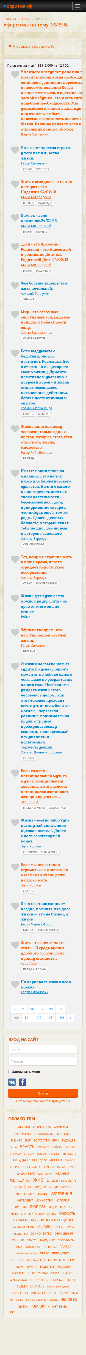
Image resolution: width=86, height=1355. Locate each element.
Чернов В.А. (30, 802)
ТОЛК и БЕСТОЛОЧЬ (44, 1293)
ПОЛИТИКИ (50, 1247)
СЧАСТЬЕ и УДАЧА (58, 1286)
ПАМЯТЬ (41, 232)
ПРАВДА (65, 1246)
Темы (26, 19)
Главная (9, 19)
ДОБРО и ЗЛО (31, 1167)
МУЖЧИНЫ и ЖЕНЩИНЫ (52, 1220)
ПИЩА (18, 1247)
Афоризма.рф (18, 6)
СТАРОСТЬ (57, 1280)
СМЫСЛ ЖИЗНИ (33, 544)
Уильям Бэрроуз (33, 538)
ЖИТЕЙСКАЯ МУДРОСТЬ (33, 1187)
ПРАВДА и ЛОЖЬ (27, 1253)
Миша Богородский (36, 197)
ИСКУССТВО (44, 1200)
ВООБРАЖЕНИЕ (46, 583)
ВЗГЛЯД (28, 203)
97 (41, 1009)
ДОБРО (14, 1167)
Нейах (25, 616)
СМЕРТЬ (28, 414)
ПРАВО (44, 1253)
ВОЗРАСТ (43, 1147)
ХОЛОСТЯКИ (57, 808)
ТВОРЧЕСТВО (18, 1293)
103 (50, 1017)
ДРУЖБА (48, 1167)
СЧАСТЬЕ (29, 891)
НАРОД (58, 1227)
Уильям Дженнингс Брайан (42, 752)
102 (38, 1017)
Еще (11, 1312)
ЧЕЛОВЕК (69, 1299)
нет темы (60, 1306)
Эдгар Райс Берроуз (36, 452)
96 (32, 1009)
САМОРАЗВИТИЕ (34, 338)
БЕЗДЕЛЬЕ (64, 1134)
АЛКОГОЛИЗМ (42, 1127)
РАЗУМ (19, 1266)
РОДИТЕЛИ (44, 271)
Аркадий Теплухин (35, 293)
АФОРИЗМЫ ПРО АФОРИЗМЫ (34, 1134)
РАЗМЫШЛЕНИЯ (65, 1260)
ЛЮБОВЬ (38, 1207)
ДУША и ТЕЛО (26, 1173)
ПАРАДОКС (47, 1240)
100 (16, 1017)
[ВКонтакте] (12, 1082)
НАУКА (70, 1227)
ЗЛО (31, 1194)
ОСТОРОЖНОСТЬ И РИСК (40, 852)
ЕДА (40, 1173)
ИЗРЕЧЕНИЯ (61, 1194)
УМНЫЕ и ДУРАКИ (36, 1299)
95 (23, 1009)
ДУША (72, 1167)
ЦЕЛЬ (54, 1299)
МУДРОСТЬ (67, 1213)
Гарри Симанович (34, 163)
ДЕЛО (43, 1160)
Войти (43, 1093)
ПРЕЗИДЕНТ (60, 1253)
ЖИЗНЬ (41, 1180)
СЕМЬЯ (43, 1273)
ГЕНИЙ (54, 1153)
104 (61, 1017)
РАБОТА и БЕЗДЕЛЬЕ (38, 1260)
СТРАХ (27, 169)
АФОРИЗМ (61, 1127)
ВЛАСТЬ (27, 1147)
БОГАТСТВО (41, 1140)
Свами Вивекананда (36, 332)
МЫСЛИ (43, 414)
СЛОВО (55, 1273)
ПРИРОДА (16, 1260)
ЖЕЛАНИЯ (62, 1173)
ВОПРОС (70, 1147)
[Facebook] (22, 1082)
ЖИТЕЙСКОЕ (62, 1187)
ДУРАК (61, 1167)
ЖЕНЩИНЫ (20, 1180)
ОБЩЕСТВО (20, 1233)
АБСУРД (24, 1127)
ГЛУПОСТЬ (69, 1153)
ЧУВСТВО (42, 169)
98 (51, 1009)
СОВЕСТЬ (41, 1280)
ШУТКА (23, 1306)
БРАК (55, 1140)
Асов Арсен (30, 963)
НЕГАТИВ (29, 651)
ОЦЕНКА (28, 758)
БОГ (28, 1140)
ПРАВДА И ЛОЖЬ (34, 969)
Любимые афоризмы (34, 46)
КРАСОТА (20, 1207)
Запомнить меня (25, 1071)
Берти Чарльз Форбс (37, 924)
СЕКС (31, 1273)
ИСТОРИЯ (62, 1200)
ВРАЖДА (29, 458)
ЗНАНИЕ (28, 299)
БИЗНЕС (28, 930)
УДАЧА (64, 1293)
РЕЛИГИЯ (31, 1266)
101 (27, 1017)
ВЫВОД (41, 1153)
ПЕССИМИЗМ (66, 1240)
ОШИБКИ (18, 1240)
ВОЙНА (57, 1147)
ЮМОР (38, 1306)
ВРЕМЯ (27, 232)
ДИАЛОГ (70, 1160)
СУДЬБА (22, 1286)
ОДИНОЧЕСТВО (41, 1233)
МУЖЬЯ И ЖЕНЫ (34, 808)
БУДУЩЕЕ (68, 1140)
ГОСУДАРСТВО (24, 1160)
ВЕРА (13, 1147)
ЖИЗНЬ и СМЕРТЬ (64, 1180)
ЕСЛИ (48, 1173)
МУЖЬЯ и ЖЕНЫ (23, 1227)
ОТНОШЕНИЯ (64, 1233)
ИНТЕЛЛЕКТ (25, 1200)
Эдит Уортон (31, 846)
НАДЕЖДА (45, 203)
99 (60, 1009)
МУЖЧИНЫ (20, 1220)
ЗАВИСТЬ (20, 1194)
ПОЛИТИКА (32, 1246)
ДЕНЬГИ (56, 1160)
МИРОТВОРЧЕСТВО (42, 1213)
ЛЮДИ (53, 1207)
